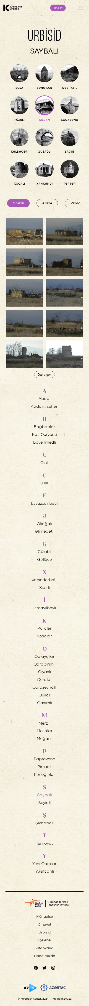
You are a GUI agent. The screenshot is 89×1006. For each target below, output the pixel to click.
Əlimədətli (44, 531)
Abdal (44, 399)
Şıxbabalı (44, 823)
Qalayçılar (44, 656)
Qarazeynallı (44, 687)
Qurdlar (44, 680)
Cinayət (44, 924)
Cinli (44, 463)
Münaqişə (44, 916)
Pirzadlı (44, 767)
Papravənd (44, 759)
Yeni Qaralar (44, 864)
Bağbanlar (44, 427)
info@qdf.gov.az (61, 999)
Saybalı (44, 795)
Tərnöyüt (44, 843)
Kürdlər (45, 628)
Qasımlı (44, 703)
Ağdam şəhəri (44, 406)
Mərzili (44, 723)
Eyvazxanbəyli (44, 503)
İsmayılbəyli (44, 608)
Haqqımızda (44, 956)
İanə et (58, 8)
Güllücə (44, 559)
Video (76, 203)
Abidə (47, 203)
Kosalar (44, 636)
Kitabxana (44, 948)
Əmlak (18, 203)
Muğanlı (44, 739)
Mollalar (44, 731)
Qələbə (44, 940)
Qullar (44, 695)
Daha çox (44, 374)
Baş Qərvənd (44, 435)
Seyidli (44, 803)
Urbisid (45, 932)
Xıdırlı (44, 588)
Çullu (45, 483)
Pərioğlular (44, 775)
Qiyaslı (44, 672)
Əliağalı (44, 524)
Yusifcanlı (44, 871)
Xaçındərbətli (45, 580)
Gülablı (45, 552)
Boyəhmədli (44, 442)
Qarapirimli (44, 664)
